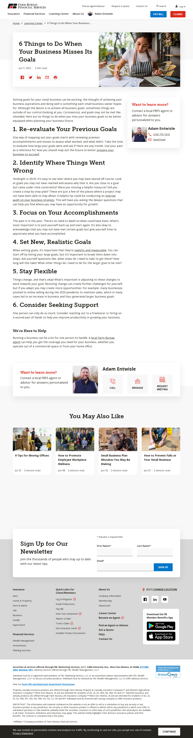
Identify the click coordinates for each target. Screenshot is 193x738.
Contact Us (141, 6)
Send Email (159, 139)
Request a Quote (120, 6)
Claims (177, 14)
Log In (182, 6)
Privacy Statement (23, 733)
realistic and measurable (90, 250)
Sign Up (163, 567)
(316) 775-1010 (161, 134)
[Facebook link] (145, 599)
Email (100, 561)
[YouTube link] (164, 599)
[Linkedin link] (155, 599)
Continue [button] (169, 731)
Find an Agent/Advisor (93, 6)
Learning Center (33, 23)
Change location (165, 589)
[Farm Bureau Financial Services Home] (27, 6)
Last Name (144, 546)
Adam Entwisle (119, 369)
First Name (104, 546)
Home (16, 23)
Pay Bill (158, 14)
